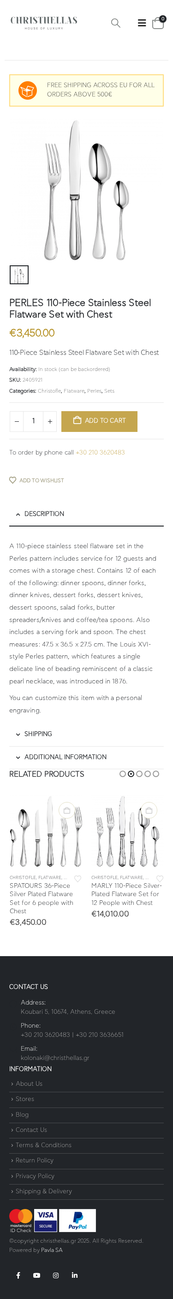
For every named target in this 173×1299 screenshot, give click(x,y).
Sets (109, 391)
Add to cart (105, 421)
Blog (22, 1115)
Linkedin (75, 1275)
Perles (94, 391)
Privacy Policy (35, 1176)
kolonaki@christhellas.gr (55, 1058)
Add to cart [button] (67, 810)
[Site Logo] (43, 23)
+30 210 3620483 (100, 453)
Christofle (49, 391)
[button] (116, 23)
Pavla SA (52, 1250)
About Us (29, 1084)
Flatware (74, 391)
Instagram (56, 1275)
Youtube (37, 1275)
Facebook (18, 1275)
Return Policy (35, 1161)
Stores (25, 1100)
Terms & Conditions (44, 1146)
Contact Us (31, 1130)
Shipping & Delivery (44, 1192)
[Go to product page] (46, 831)
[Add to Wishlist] (78, 878)
